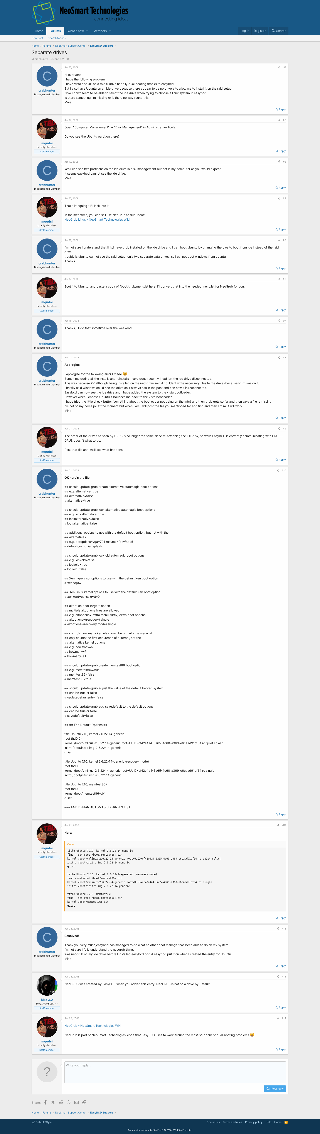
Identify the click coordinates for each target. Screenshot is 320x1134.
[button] (87, 31)
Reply (282, 109)
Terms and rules (232, 1122)
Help (268, 1122)
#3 (284, 161)
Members (100, 31)
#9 (284, 428)
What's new (75, 31)
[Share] (279, 67)
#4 (284, 198)
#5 (284, 240)
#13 (284, 976)
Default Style (43, 1122)
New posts (38, 38)
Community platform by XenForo (160, 1130)
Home (39, 31)
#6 (284, 279)
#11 (284, 825)
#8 (284, 357)
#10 (284, 470)
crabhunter (41, 59)
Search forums (57, 38)
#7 (284, 320)
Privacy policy (254, 1122)
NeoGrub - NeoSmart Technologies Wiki (92, 1025)
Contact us (213, 1122)
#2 (284, 120)
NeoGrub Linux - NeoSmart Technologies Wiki (97, 219)
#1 (284, 67)
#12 (284, 928)
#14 (284, 1018)
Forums (55, 31)
